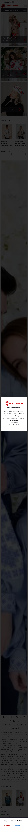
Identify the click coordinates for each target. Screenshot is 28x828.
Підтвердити (17, 825)
